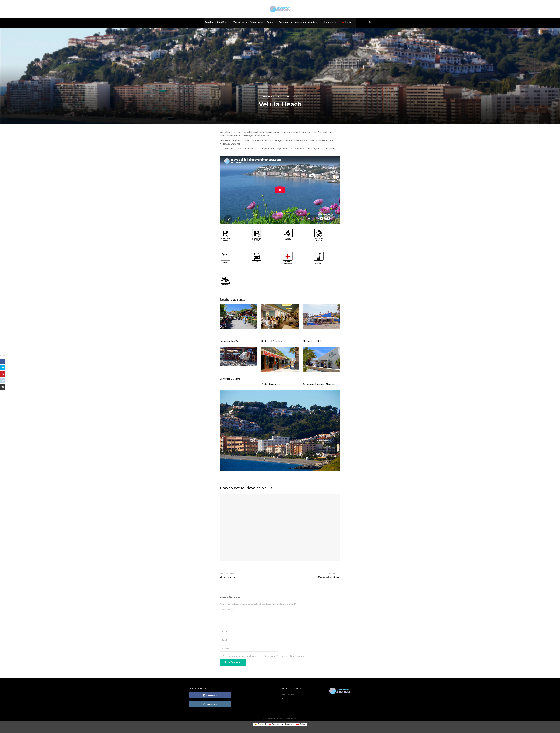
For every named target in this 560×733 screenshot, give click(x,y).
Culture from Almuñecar (306, 22)
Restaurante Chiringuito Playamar (319, 384)
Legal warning (288, 694)
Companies (284, 22)
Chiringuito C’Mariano (230, 379)
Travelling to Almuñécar (216, 22)
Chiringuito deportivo (271, 384)
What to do (292, 97)
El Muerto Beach (228, 577)
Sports (270, 22)
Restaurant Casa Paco (272, 341)
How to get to (330, 22)
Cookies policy (288, 699)
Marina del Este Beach (329, 577)
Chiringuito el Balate (312, 341)
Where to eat (239, 22)
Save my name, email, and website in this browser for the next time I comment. (265, 656)
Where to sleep (257, 22)
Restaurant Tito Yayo (230, 341)
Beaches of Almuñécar (273, 97)
